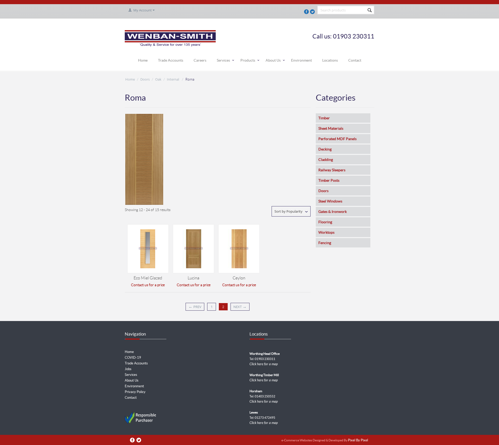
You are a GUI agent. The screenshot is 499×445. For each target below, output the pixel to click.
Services (223, 60)
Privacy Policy (135, 392)
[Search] (369, 10)
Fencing (324, 243)
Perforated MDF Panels (337, 139)
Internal (173, 79)
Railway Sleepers (331, 170)
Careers (200, 60)
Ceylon (239, 278)
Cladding (325, 160)
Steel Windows (330, 201)
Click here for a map (264, 364)
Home (143, 60)
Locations (330, 60)
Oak (158, 79)
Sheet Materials (330, 128)
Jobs (128, 369)
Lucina (193, 278)
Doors (145, 79)
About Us (273, 60)
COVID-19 (133, 357)
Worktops (326, 232)
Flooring (325, 222)
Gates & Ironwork (332, 212)
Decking (325, 149)
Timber (324, 118)
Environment (301, 60)
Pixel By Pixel (358, 440)
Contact (354, 60)
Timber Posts (328, 180)
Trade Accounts (170, 60)
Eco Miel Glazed (148, 278)
